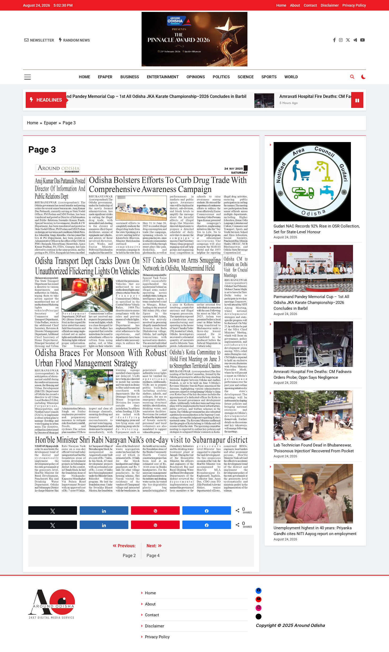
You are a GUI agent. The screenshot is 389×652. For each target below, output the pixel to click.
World (291, 77)
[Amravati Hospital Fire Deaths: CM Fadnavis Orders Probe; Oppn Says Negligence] (226, 103)
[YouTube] (258, 599)
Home (281, 5)
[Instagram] (258, 608)
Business (129, 77)
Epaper (105, 77)
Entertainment (163, 77)
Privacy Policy (354, 5)
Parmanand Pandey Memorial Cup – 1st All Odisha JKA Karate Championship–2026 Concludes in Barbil (109, 96)
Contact (310, 5)
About (295, 5)
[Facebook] (258, 590)
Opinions (196, 77)
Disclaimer (330, 5)
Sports (269, 77)
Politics (221, 77)
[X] (258, 616)
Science (246, 77)
